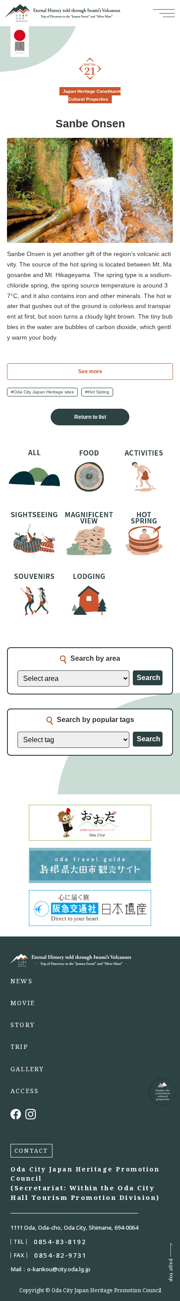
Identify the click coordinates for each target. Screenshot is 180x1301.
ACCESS (24, 1091)
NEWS (21, 981)
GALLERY (27, 1069)
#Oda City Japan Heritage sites (42, 391)
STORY (22, 1025)
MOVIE (22, 1003)
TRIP (19, 1047)
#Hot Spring (97, 391)
